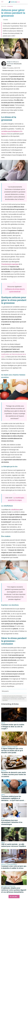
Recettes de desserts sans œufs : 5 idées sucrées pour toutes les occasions (13, 774)
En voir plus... (14, 896)
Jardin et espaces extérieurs (9, 746)
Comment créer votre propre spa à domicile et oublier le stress (13, 867)
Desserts (3, 770)
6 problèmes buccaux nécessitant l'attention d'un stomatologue (11, 822)
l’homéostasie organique (10, 264)
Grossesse (10, 6)
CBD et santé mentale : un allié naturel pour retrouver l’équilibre (13, 845)
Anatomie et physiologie (8, 886)
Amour (3, 722)
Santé (3, 794)
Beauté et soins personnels (9, 864)
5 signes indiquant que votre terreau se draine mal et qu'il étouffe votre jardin (12, 750)
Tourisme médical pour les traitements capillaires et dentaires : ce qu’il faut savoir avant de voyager (12, 798)
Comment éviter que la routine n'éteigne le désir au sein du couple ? (12, 727)
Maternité (3, 6)
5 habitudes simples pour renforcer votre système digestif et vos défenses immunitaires (13, 890)
